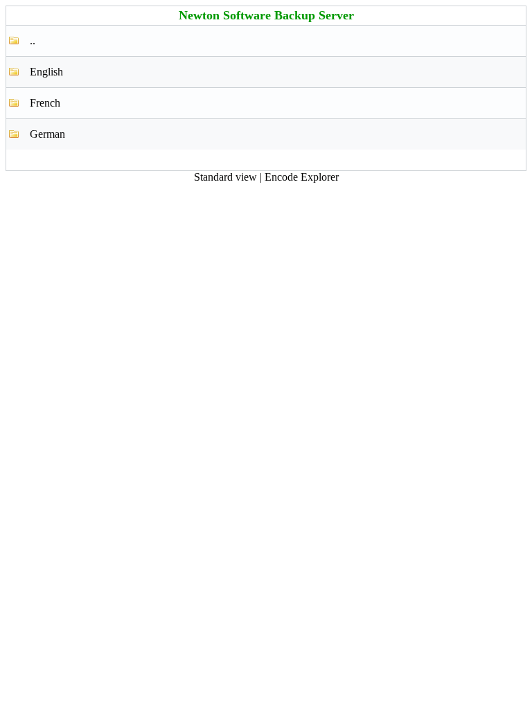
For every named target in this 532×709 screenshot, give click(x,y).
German (47, 134)
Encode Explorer (302, 177)
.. (32, 40)
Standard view (225, 177)
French (45, 103)
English (46, 72)
